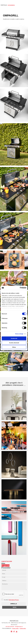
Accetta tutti (14, 338)
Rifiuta (14, 347)
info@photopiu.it (19, 626)
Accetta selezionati (14, 342)
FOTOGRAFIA (11, 5)
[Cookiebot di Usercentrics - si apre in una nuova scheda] (20, 288)
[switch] (24, 318)
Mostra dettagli (19, 333)
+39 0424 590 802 (9, 626)
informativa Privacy (14, 599)
